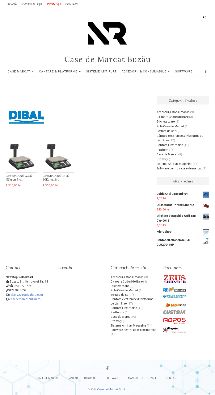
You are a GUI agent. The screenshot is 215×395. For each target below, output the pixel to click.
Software (184, 71)
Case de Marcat (167, 154)
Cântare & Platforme (58, 71)
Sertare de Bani (167, 131)
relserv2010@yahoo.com (26, 294)
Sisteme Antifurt (101, 71)
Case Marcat (19, 71)
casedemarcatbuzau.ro (25, 299)
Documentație (32, 4)
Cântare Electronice (170, 145)
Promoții (162, 159)
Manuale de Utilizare (142, 378)
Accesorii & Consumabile (144, 71)
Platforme (163, 149)
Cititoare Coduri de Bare (173, 117)
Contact (72, 4)
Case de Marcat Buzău (107, 59)
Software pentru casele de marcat (179, 168)
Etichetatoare (166, 121)
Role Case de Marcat (170, 126)
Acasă (12, 4)
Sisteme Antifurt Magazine (174, 163)
